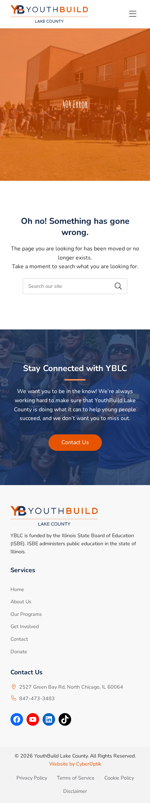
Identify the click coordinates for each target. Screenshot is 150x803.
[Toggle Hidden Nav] (133, 14)
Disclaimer (75, 791)
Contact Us (75, 442)
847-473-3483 (37, 698)
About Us (20, 601)
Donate (18, 651)
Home (17, 589)
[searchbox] (75, 286)
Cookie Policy (119, 777)
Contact (19, 638)
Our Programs (26, 614)
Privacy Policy (31, 777)
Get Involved (24, 626)
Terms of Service (76, 777)
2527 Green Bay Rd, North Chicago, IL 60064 (71, 686)
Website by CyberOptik (75, 763)
